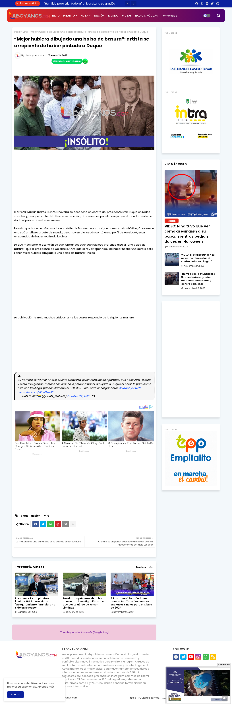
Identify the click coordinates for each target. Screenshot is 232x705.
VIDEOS (127, 15)
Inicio (17, 32)
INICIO (55, 15)
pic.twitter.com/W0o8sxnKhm (37, 392)
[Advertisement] (84, 184)
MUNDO (113, 15)
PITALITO (69, 15)
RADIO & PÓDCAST (147, 15)
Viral (25, 32)
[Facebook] (35, 524)
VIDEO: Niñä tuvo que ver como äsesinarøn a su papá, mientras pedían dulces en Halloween (187, 234)
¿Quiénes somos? (149, 698)
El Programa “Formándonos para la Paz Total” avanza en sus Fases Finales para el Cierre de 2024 (131, 603)
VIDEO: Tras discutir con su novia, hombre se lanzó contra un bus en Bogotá (198, 258)
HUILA (84, 15)
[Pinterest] (58, 524)
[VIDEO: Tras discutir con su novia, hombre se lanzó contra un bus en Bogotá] (172, 259)
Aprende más (46, 686)
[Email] (65, 524)
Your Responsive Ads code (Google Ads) (84, 632)
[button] (127, 3)
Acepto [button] (15, 694)
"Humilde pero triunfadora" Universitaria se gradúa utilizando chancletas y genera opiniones (198, 279)
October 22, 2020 (78, 396)
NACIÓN (99, 15)
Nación (35, 516)
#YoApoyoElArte (130, 388)
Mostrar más (144, 567)
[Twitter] (43, 524)
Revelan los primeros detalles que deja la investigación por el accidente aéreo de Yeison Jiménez (83, 603)
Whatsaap (170, 15)
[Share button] (73, 524)
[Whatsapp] (50, 524)
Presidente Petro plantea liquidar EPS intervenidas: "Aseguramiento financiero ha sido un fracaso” (35, 603)
